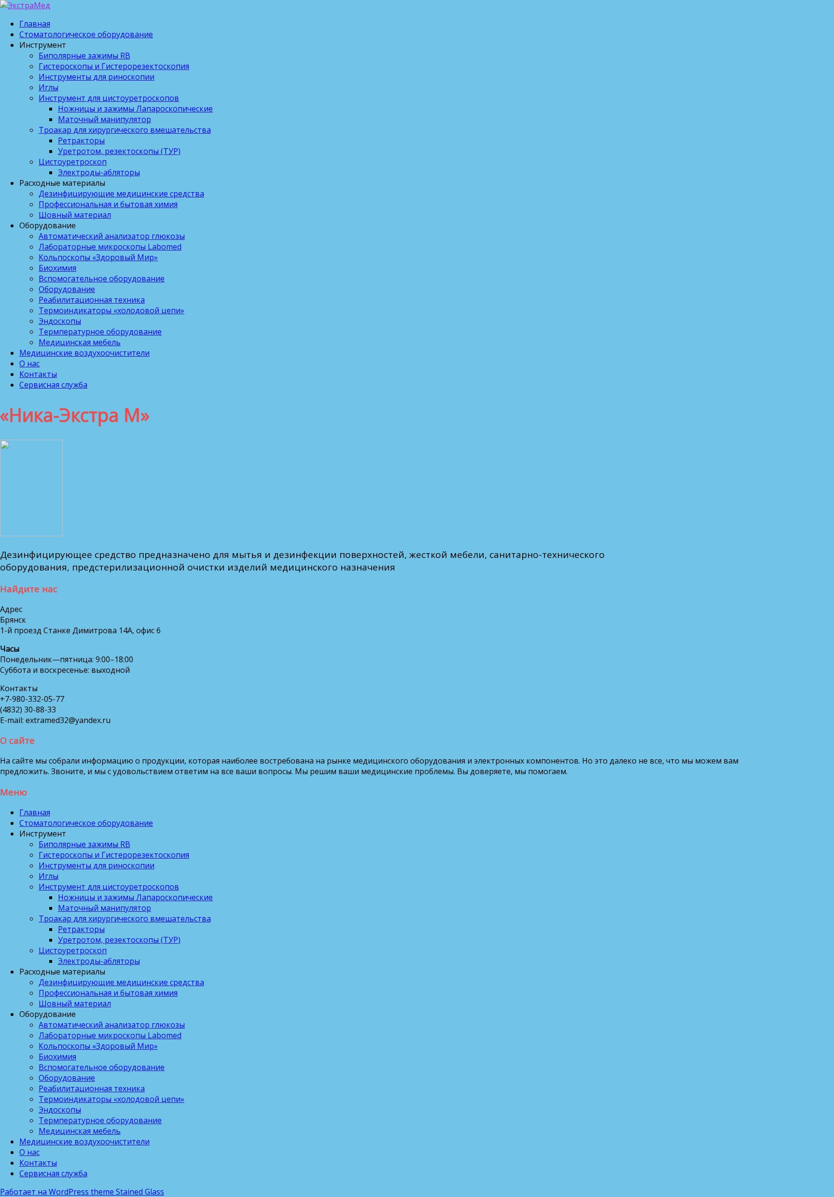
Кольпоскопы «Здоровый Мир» (98, 257)
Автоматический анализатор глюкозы (112, 236)
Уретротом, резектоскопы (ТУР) (119, 151)
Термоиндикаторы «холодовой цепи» (111, 310)
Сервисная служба (53, 384)
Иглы (48, 87)
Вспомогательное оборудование (102, 278)
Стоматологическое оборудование (86, 34)
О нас (29, 363)
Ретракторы (81, 140)
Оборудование (67, 289)
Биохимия (57, 268)
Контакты (38, 374)
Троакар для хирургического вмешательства (125, 130)
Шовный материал (75, 214)
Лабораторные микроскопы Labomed (110, 246)
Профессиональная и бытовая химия (108, 204)
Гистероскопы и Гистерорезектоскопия (114, 66)
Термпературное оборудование (100, 331)
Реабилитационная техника (92, 299)
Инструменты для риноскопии (96, 76)
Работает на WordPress (44, 1191)
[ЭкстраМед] (25, 5)
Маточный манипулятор (104, 119)
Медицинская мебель (80, 342)
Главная (34, 23)
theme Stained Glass (126, 1191)
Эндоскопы (60, 321)
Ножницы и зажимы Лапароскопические (135, 108)
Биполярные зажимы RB (84, 55)
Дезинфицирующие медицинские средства (121, 193)
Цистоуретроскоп (73, 161)
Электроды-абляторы (99, 172)
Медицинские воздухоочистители (84, 353)
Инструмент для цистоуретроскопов (109, 98)
